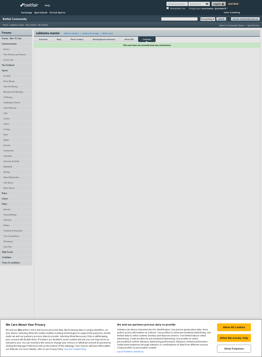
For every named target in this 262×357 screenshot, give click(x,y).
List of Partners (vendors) (130, 351)
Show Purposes (234, 348)
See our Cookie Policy (75, 349)
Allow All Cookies (234, 327)
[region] (131, 338)
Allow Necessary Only (234, 338)
